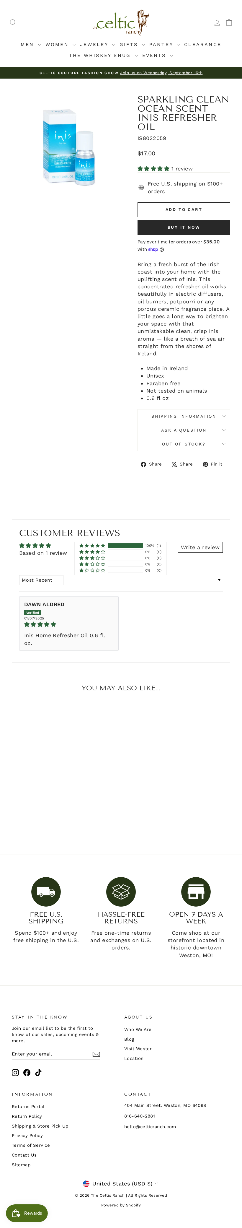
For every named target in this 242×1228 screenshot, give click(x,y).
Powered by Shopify (121, 1205)
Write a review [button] (200, 547)
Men (29, 44)
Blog (129, 1039)
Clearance (202, 44)
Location (134, 1058)
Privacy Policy (27, 1135)
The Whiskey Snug (101, 55)
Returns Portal (28, 1106)
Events (155, 55)
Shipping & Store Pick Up (40, 1126)
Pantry (162, 44)
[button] (154, 168)
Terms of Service (31, 1145)
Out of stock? (183, 444)
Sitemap (21, 1164)
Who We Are (138, 1029)
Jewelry (95, 44)
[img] (69, 624)
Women (58, 44)
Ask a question (183, 430)
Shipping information (183, 416)
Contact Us (24, 1155)
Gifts (130, 44)
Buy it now (184, 227)
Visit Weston (138, 1048)
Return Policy (27, 1116)
